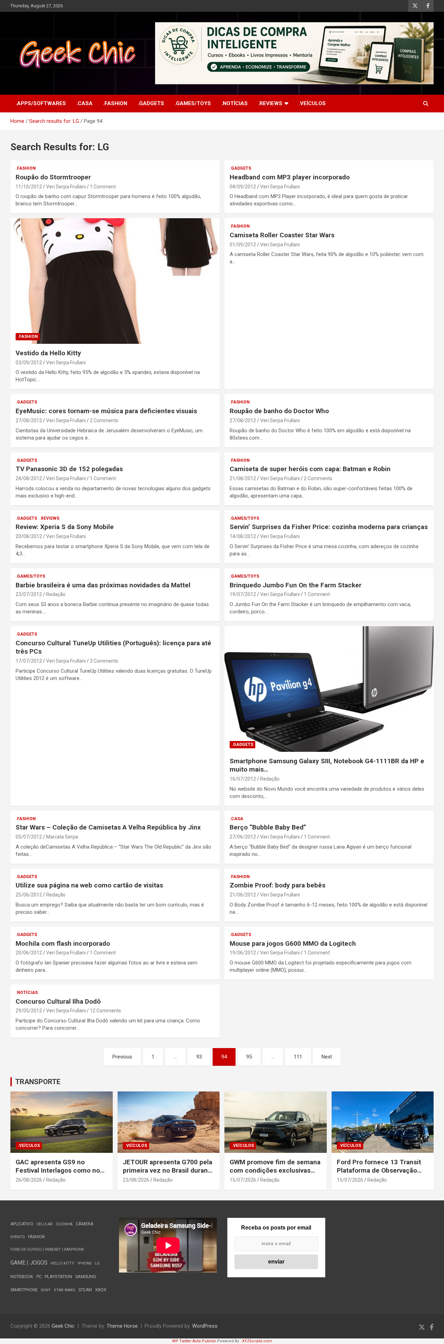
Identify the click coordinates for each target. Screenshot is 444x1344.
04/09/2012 (243, 186)
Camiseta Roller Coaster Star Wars (282, 235)
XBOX (100, 1289)
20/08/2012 (29, 536)
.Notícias (234, 103)
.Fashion (115, 103)
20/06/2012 (29, 952)
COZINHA (64, 1224)
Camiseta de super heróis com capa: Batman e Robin (310, 469)
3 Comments (104, 661)
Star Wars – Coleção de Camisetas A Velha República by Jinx (108, 827)
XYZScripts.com (257, 1341)
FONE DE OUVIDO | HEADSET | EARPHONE (47, 1249)
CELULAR (44, 1224)
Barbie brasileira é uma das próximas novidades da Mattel (103, 585)
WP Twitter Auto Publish (194, 1341)
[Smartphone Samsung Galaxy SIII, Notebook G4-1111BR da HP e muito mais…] (329, 689)
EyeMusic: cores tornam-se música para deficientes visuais (106, 411)
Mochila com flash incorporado (63, 943)
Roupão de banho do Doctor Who (279, 411)
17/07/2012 (29, 661)
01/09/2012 (243, 244)
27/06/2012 (243, 837)
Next (327, 1057)
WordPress (204, 1326)
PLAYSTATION (58, 1276)
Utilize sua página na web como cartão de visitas (89, 885)
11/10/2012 (29, 186)
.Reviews (270, 103)
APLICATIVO (21, 1224)
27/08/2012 (29, 420)
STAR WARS (64, 1290)
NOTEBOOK (21, 1276)
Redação (56, 594)
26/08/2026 (29, 1180)
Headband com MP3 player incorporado (290, 177)
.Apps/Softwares (41, 103)
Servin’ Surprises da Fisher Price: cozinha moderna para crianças (329, 527)
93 (199, 1057)
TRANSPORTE (37, 1082)
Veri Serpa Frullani (66, 186)
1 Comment (103, 186)
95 (249, 1057)
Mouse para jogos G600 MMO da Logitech (293, 943)
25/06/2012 (29, 895)
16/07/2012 (243, 779)
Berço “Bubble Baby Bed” (268, 827)
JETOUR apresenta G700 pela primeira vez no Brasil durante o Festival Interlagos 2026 (168, 1170)
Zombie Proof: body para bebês (277, 885)
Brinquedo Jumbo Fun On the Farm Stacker (295, 585)
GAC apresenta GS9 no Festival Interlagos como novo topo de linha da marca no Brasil (61, 1175)
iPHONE (84, 1263)
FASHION (36, 1236)
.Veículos (312, 103)
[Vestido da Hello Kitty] (115, 281)
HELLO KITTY (62, 1263)
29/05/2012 (29, 1010)
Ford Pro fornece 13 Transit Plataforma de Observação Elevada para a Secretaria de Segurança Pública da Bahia (380, 1175)
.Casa (84, 103)
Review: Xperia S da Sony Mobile (65, 527)
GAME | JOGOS (29, 1262)
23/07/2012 (29, 594)
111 (298, 1057)
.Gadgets (151, 103)
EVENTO (17, 1237)
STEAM (85, 1289)
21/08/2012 (243, 478)
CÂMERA (85, 1224)
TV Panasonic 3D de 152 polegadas (69, 469)
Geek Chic (63, 1326)
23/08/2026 (136, 1180)
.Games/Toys (192, 103)
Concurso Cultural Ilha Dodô (58, 1001)
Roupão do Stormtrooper (53, 177)
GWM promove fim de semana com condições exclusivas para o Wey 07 (275, 1170)
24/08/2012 (29, 478)
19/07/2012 (243, 594)
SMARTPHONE (24, 1289)
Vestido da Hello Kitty (48, 353)
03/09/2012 (29, 362)
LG (97, 1263)
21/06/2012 (243, 895)
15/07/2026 (243, 1180)
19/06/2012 (243, 952)
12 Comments (105, 1010)
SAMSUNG (85, 1276)
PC (39, 1276)
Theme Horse (122, 1326)
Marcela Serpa (62, 837)
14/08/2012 (243, 536)
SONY (46, 1290)
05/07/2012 (29, 837)
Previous (122, 1057)
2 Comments (104, 420)
